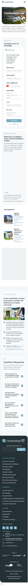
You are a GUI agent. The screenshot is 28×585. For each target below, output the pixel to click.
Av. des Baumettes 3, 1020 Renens (13, 540)
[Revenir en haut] (1, 583)
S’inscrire (21, 449)
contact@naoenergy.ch (12, 18)
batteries (8, 349)
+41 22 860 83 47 (10, 16)
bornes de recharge (18, 349)
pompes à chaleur (15, 347)
